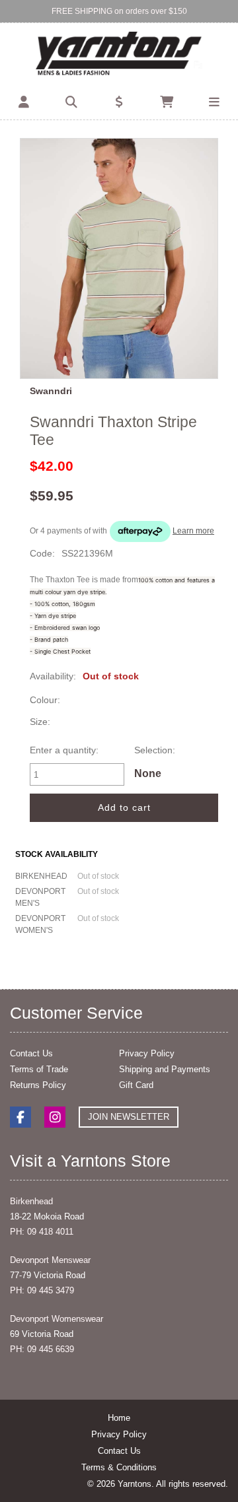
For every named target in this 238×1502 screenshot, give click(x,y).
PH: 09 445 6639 (42, 1349)
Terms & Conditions (119, 1467)
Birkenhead (31, 1201)
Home (119, 1418)
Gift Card (136, 1085)
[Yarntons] (119, 54)
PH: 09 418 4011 (41, 1232)
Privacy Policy (147, 1053)
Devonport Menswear (50, 1260)
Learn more (193, 530)
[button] (24, 102)
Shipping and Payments (164, 1069)
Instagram (54, 1117)
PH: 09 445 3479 (42, 1290)
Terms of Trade (39, 1069)
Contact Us (31, 1053)
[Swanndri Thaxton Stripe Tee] (119, 258)
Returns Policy (38, 1085)
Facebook (20, 1117)
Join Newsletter (128, 1117)
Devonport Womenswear (56, 1319)
